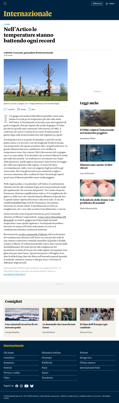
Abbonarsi (97, 4)
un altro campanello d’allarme (32, 234)
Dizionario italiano (51, 353)
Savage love (86, 358)
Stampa (23, 109)
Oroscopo (47, 358)
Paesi (44, 368)
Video (7, 378)
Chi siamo (9, 353)
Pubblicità (47, 363)
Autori (45, 373)
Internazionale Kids (90, 368)
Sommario (9, 363)
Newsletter (47, 378)
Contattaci (9, 358)
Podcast (84, 353)
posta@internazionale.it (15, 274)
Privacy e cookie (12, 373)
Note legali (106, 396)
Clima (7, 24)
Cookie (6, 398)
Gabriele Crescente (13, 53)
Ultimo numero (88, 363)
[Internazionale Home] (14, 345)
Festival (8, 368)
